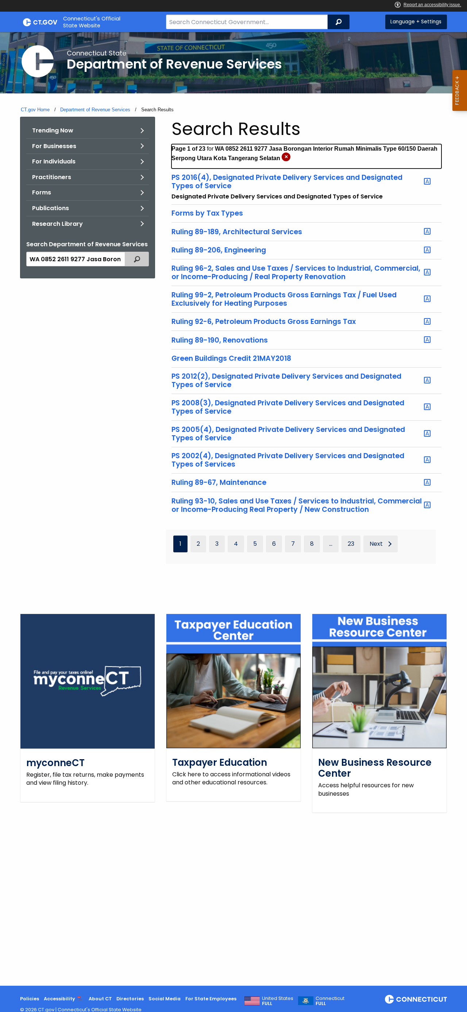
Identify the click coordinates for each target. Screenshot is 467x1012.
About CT (100, 999)
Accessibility (59, 999)
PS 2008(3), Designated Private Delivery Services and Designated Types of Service (287, 407)
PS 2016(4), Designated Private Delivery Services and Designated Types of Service (286, 181)
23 (351, 544)
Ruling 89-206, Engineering (218, 250)
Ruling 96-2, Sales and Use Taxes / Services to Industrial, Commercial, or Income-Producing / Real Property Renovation (295, 272)
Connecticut (330, 1001)
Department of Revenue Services (95, 109)
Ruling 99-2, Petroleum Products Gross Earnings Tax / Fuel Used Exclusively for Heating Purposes (284, 299)
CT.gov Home (35, 109)
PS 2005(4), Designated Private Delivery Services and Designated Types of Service (288, 433)
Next (376, 544)
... (330, 544)
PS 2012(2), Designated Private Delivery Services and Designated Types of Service (286, 380)
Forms (41, 192)
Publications (50, 208)
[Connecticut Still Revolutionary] (416, 999)
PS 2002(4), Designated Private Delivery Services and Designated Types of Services (287, 460)
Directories (130, 999)
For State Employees (210, 999)
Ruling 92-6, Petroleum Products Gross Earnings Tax (263, 321)
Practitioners (51, 177)
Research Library (57, 224)
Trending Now (52, 130)
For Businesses (54, 146)
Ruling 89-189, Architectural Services (236, 231)
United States (277, 1001)
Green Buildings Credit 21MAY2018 (231, 358)
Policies (29, 999)
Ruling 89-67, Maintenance (218, 482)
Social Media (164, 999)
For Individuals (54, 161)
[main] (233, 509)
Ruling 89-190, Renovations (219, 340)
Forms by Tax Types (207, 213)
